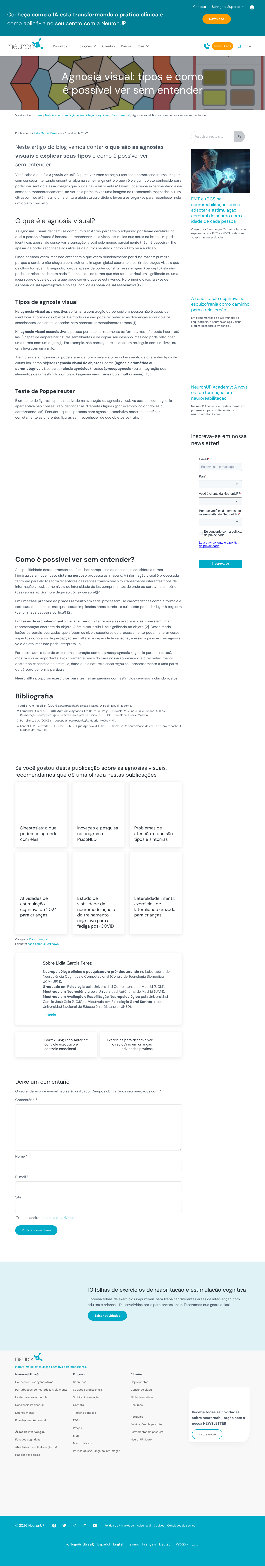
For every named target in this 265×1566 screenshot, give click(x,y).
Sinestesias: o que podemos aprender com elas (39, 833)
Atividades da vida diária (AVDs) (36, 1447)
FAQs (76, 1420)
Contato (199, 6)
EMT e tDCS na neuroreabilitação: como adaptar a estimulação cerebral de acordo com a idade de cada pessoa (217, 210)
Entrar (247, 46)
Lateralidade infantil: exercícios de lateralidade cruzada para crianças (154, 907)
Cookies (159, 1525)
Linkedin (49, 1014)
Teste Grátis (222, 46)
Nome (21, 1156)
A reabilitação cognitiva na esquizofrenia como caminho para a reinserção (220, 304)
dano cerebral (37, 944)
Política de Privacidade (119, 1525)
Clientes (108, 46)
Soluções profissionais (87, 1389)
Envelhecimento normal (30, 1420)
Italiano (133, 1544)
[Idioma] (252, 7)
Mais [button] (141, 46)
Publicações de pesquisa (147, 1424)
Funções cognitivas (27, 1439)
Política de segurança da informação (96, 1451)
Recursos (137, 1405)
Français (149, 1544)
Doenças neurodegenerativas (34, 1382)
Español (103, 1544)
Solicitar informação (86, 1397)
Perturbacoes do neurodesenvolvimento (41, 1389)
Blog (76, 1435)
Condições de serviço (181, 1525)
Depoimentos (139, 1382)
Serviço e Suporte (226, 6)
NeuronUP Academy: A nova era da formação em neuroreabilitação (219, 392)
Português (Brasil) (79, 1544)
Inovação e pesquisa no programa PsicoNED (97, 833)
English (118, 1544)
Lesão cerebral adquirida (31, 1397)
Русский (182, 1544)
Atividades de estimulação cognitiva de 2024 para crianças (38, 907)
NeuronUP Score (141, 1439)
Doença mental (25, 1412)
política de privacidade (62, 1217)
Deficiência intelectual (29, 1405)
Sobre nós (79, 1382)
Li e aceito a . (52, 1217)
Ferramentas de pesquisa (147, 1432)
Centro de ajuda (141, 1389)
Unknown (53, 944)
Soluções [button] (85, 46)
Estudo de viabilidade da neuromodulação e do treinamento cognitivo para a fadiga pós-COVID (96, 912)
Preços (126, 46)
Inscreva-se (207, 1434)
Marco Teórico (82, 1443)
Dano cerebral (38, 939)
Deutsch (165, 1544)
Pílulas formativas (142, 1397)
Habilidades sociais (27, 1455)
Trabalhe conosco (84, 1412)
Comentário (26, 1100)
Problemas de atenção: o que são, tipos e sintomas (154, 833)
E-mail (22, 1177)
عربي (196, 1544)
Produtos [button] (60, 46)
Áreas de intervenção (30, 1432)
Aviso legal (144, 1525)
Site (18, 1197)
